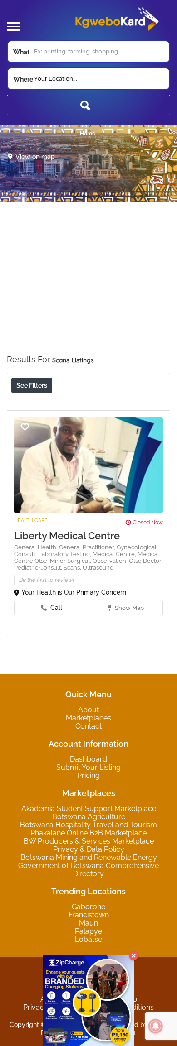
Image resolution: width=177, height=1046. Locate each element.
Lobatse (88, 939)
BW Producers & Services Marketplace (89, 841)
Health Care (31, 520)
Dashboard (88, 759)
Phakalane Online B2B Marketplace (88, 833)
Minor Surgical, (71, 560)
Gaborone (88, 906)
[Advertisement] (88, 290)
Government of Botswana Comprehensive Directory (88, 869)
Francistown (89, 915)
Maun (88, 923)
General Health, (36, 547)
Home (87, 133)
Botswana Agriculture (88, 816)
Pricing (88, 775)
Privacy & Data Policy (88, 849)
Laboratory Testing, (65, 554)
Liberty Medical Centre (67, 536)
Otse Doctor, (145, 560)
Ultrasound (98, 567)
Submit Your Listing (88, 767)
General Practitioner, (88, 547)
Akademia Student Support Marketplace (88, 808)
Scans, (73, 567)
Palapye (88, 931)
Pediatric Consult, (39, 567)
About (88, 709)
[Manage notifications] (155, 1026)
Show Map (128, 608)
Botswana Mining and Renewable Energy (88, 857)
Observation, (111, 560)
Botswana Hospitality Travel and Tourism (88, 824)
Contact (88, 726)
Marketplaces (88, 718)
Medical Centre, (115, 554)
